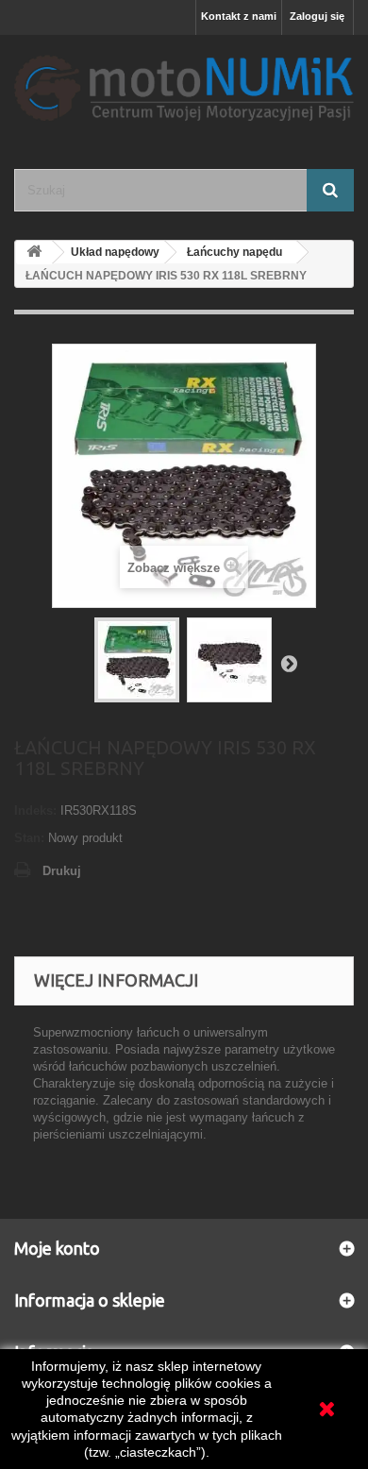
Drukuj (61, 871)
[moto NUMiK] (184, 85)
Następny (288, 662)
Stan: (29, 838)
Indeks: (35, 810)
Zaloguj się (317, 16)
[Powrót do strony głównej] (34, 252)
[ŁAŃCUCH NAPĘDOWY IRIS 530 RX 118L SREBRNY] (136, 659)
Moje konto (57, 1248)
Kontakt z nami (238, 16)
